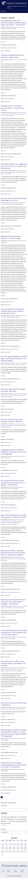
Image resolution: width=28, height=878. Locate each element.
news (20, 27)
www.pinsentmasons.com (11, 48)
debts (22, 59)
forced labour (8, 364)
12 (10, 846)
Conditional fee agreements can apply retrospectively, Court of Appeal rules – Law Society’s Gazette (14, 632)
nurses (16, 671)
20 (14, 848)
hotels (5, 396)
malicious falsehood (5, 204)
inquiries (7, 671)
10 (2, 846)
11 (6, 846)
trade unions (6, 115)
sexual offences (4, 427)
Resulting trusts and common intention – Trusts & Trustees (11, 237)
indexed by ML (6, 51)
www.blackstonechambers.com (12, 592)
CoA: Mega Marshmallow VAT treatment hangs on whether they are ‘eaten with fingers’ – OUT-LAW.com (14, 23)
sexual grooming (22, 425)
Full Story (3, 42)
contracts (18, 59)
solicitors (10, 638)
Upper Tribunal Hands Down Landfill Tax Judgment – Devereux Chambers (13, 516)
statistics (2, 771)
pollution (14, 522)
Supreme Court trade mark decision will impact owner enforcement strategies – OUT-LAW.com (13, 601)
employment (3, 114)
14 (17, 846)
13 (14, 846)
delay (18, 669)
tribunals (12, 488)
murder (10, 671)
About (3, 871)
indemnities (23, 637)
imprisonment (23, 170)
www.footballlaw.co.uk (10, 722)
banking (18, 170)
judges (2, 172)
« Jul (2, 854)
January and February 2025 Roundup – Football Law (14, 704)
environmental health (5, 521)
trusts (2, 242)
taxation (9, 28)
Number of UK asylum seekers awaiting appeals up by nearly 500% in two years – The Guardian (13, 765)
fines (21, 395)
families (17, 240)
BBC (17, 315)
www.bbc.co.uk (8, 412)
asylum (17, 456)
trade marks (17, 607)
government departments (12, 114)
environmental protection (16, 521)
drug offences (24, 363)
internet (9, 425)
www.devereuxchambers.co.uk (12, 543)
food (17, 27)
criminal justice (13, 669)
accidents (14, 393)
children (23, 424)
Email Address (4, 805)
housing (21, 240)
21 (17, 848)
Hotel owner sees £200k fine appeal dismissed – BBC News (13, 390)
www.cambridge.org (9, 98)
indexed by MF (6, 352)
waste (12, 524)
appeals (14, 27)
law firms (13, 364)
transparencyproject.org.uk (11, 349)
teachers (20, 738)
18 (6, 848)
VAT (12, 28)
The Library (9, 871)
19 (10, 848)
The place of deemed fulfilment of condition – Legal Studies (12, 56)
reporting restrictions (11, 317)
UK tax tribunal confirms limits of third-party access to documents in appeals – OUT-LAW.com (13, 482)
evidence (3, 364)
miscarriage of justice (11, 172)
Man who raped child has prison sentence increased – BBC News (12, 420)
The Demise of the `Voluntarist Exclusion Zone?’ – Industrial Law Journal (12, 108)
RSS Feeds (15, 871)
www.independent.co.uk (10, 473)
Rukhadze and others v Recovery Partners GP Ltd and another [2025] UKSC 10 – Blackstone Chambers (13, 553)
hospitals (3, 671)
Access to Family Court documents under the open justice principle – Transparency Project (12, 311)
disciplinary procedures (11, 709)
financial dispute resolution (13, 558)
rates (20, 172)
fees (20, 637)
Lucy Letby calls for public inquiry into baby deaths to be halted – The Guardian (13, 663)
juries (5, 172)
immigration (22, 456)
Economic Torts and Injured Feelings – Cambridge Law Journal (14, 199)
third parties (7, 488)
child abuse (18, 424)
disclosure (20, 315)
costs (17, 637)
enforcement (19, 606)
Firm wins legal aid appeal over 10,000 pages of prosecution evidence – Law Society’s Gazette (14, 358)
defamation (22, 202)
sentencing (23, 172)
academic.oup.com (9, 156)
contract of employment (21, 112)
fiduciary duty (4, 558)
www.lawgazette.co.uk (10, 382)
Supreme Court (4, 173)
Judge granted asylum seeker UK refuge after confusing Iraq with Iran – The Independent (14, 452)
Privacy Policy (22, 871)
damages (18, 202)
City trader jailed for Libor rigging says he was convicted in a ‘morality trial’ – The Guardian (14, 166)
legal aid (17, 364)
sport (20, 709)
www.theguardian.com (10, 191)
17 (2, 848)
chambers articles (20, 519)
